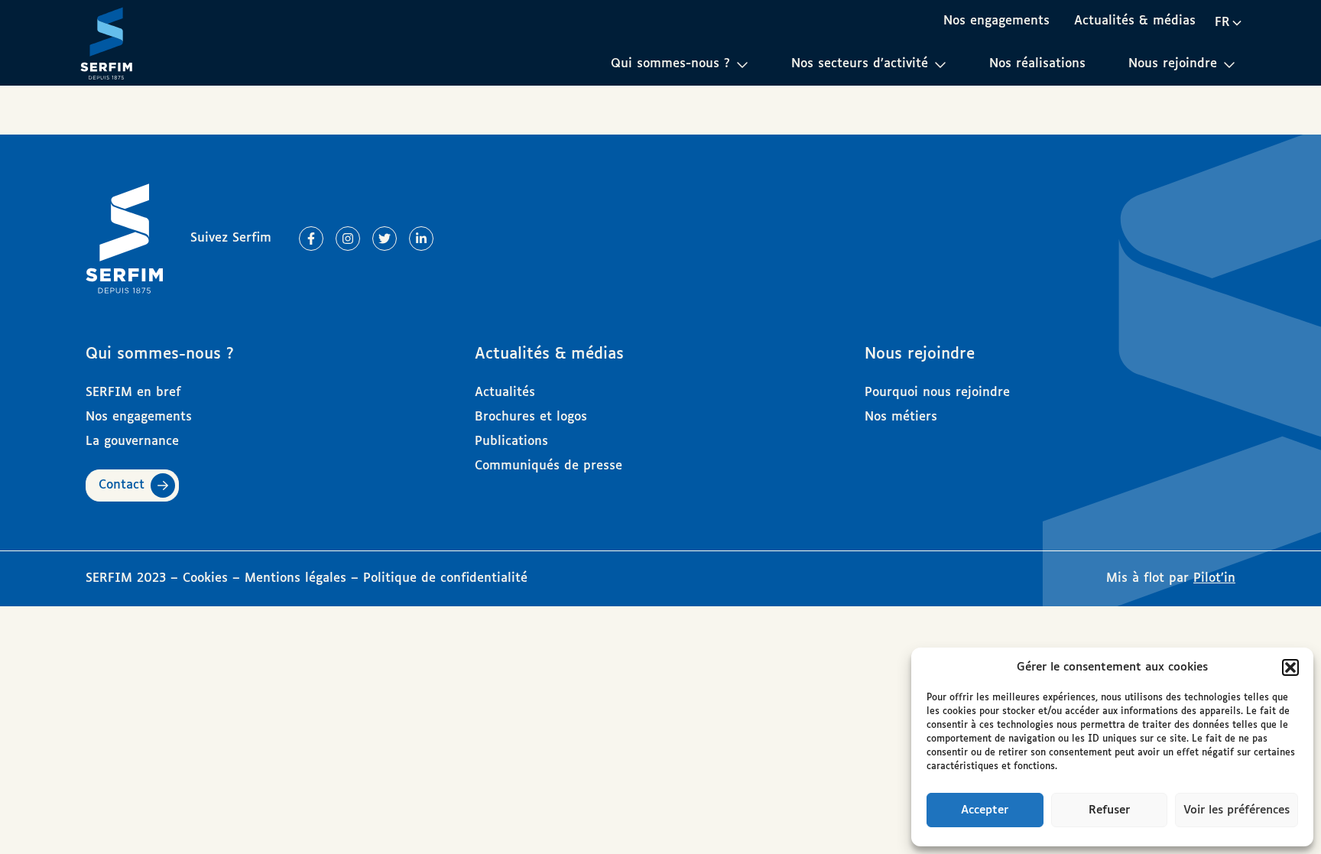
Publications (511, 441)
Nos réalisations (1037, 63)
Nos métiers (901, 417)
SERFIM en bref (133, 392)
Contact (121, 485)
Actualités (505, 392)
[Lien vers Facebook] (311, 238)
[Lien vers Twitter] (384, 238)
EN (1228, 49)
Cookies (207, 578)
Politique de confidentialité (445, 578)
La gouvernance (132, 441)
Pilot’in (1214, 578)
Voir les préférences (1236, 810)
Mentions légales (295, 578)
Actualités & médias (1135, 21)
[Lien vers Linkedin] (421, 238)
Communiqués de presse (548, 465)
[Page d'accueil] (106, 43)
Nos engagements (996, 21)
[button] (1290, 667)
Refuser (1109, 810)
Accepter (984, 810)
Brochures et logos (531, 417)
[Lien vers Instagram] (348, 238)
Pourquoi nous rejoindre (937, 392)
